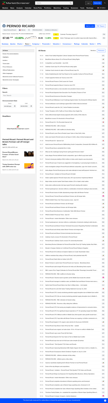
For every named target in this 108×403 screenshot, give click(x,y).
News (27, 44)
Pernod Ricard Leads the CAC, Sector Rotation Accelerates (62, 107)
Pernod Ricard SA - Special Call (54, 140)
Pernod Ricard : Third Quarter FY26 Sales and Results (60, 344)
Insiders (5, 60)
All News (5, 50)
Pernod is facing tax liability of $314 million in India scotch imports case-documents (69, 159)
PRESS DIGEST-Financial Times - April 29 (57, 215)
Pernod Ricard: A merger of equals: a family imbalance (60, 396)
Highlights (6, 57)
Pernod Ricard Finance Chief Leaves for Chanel (59, 81)
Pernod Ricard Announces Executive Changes (58, 96)
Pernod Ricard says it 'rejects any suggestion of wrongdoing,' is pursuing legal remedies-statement (72, 163)
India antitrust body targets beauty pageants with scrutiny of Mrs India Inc (66, 115)
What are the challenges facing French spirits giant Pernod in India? (64, 152)
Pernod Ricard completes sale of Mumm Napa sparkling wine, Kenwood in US (67, 385)
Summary (5, 44)
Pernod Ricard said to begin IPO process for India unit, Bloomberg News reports (68, 266)
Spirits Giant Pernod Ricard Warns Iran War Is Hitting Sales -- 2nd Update (66, 285)
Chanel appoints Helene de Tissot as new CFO (58, 78)
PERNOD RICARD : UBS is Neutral (55, 126)
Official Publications (9, 70)
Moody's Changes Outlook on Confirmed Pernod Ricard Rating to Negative (66, 248)
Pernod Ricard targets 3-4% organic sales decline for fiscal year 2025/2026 (66, 322)
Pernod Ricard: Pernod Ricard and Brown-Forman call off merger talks (65, 196)
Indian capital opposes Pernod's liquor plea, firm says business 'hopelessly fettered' (69, 177)
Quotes (13, 44)
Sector (92, 44)
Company (35, 44)
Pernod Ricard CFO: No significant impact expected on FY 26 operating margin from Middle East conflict (72, 311)
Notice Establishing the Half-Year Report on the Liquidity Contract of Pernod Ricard (69, 74)
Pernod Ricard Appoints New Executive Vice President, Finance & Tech (65, 92)
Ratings (77, 44)
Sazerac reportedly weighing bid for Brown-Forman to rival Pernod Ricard (66, 363)
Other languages (8, 73)
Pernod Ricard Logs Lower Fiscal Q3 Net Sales (58, 333)
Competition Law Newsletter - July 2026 (56, 63)
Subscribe (97, 3)
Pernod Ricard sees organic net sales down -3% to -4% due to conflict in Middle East (69, 329)
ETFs (99, 44)
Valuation (56, 44)
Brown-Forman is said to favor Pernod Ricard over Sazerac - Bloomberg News (67, 263)
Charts (19, 44)
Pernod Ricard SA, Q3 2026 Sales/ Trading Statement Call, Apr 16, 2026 (66, 289)
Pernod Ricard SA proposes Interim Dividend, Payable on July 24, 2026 (65, 351)
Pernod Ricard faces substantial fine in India (58, 148)
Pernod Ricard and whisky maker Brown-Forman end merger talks (64, 229)
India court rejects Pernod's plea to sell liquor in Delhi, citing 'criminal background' (68, 137)
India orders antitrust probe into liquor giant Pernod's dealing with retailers (66, 185)
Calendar (84, 44)
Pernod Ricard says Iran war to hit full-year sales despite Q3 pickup (64, 340)
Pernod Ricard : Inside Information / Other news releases (61, 218)
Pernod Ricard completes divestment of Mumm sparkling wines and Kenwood (67, 381)
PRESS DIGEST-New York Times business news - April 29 (61, 200)
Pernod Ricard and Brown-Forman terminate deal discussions (63, 233)
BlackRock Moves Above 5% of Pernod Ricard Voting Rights (62, 59)
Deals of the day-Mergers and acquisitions (57, 366)
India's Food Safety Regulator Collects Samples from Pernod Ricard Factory (67, 55)
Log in (89, 3)
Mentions (93, 50)
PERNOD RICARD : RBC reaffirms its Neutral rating (60, 274)
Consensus (67, 44)
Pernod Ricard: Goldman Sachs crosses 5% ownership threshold (63, 240)
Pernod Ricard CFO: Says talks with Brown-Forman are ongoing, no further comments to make (72, 318)
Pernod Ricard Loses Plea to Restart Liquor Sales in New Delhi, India (65, 133)
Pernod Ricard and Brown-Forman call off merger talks (60, 207)
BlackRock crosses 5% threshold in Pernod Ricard (59, 118)
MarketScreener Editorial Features (13, 76)
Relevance (101, 50)
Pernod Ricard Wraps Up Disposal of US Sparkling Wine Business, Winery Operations (69, 374)
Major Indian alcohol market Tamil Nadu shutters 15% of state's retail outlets (66, 181)
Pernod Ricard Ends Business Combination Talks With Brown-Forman (65, 211)
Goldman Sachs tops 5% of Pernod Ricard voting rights (61, 66)
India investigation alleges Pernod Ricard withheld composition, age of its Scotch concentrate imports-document (72, 166)
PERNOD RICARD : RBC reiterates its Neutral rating (60, 300)
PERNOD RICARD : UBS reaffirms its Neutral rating (60, 129)
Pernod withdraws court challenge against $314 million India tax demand (66, 103)
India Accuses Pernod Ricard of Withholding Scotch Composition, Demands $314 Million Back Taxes (72, 144)
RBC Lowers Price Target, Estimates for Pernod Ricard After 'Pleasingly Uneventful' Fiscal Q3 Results (72, 270)
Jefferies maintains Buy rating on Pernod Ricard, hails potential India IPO (66, 255)
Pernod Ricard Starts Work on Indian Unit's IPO (58, 259)
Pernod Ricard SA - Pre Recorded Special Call (58, 122)
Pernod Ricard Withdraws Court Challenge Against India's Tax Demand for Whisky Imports (71, 100)
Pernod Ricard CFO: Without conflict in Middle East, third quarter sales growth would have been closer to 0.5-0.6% (72, 314)
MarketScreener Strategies (11, 80)
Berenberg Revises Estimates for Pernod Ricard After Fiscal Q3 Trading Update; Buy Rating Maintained (72, 244)
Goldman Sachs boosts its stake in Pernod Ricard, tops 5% (62, 70)
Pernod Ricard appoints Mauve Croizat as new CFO (60, 85)
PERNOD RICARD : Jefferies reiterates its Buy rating (60, 355)
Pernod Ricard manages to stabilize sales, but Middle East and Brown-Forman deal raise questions (72, 281)
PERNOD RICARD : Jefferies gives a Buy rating (58, 359)
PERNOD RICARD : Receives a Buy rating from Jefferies (61, 303)
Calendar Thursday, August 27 (69, 34)
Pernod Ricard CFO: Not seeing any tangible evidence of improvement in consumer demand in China (72, 307)
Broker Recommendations (11, 54)
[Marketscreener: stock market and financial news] (15, 3)
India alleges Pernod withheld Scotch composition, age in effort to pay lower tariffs (68, 155)
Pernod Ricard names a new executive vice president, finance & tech (65, 89)
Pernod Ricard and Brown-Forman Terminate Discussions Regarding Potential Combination (71, 226)
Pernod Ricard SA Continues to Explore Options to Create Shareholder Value (67, 252)
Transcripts (6, 63)
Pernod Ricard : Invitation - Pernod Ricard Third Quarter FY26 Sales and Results (68, 370)
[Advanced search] (70, 3)
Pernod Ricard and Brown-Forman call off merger (59, 203)
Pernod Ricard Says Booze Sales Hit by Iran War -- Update (62, 326)
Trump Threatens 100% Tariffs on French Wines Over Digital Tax (63, 111)
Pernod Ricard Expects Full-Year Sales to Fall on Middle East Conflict (65, 337)
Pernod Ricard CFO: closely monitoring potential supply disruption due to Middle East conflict (71, 292)
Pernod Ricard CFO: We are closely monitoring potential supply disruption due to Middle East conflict (72, 296)
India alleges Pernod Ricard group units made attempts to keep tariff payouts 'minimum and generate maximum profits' (72, 170)
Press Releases (7, 67)
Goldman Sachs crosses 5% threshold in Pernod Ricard (61, 237)
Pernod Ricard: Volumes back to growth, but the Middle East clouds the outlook (67, 277)
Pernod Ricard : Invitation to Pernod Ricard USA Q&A (60, 174)
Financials (46, 44)
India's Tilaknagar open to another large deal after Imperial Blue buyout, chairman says (79, 38)
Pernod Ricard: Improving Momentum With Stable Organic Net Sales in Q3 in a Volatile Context (72, 348)
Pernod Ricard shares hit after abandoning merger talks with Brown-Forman (67, 192)
